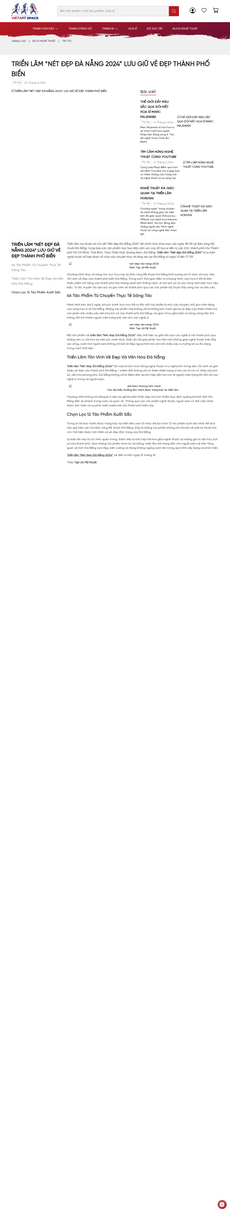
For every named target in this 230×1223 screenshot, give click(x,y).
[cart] (215, 10)
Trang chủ (19, 41)
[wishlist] (204, 10)
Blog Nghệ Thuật (44, 41)
